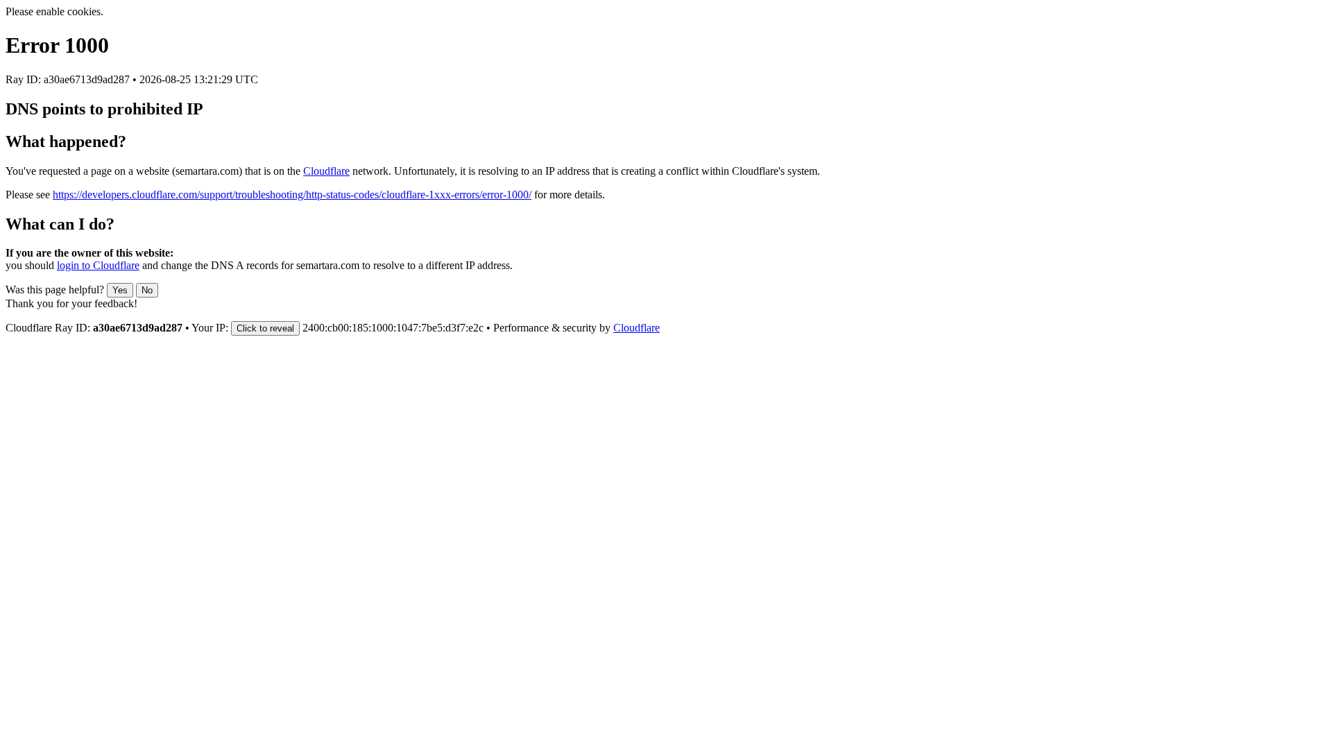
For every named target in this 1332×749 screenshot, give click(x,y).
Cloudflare (326, 171)
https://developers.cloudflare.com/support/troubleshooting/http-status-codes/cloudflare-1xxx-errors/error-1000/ (292, 194)
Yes (120, 290)
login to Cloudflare (98, 265)
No (147, 290)
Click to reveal (265, 328)
